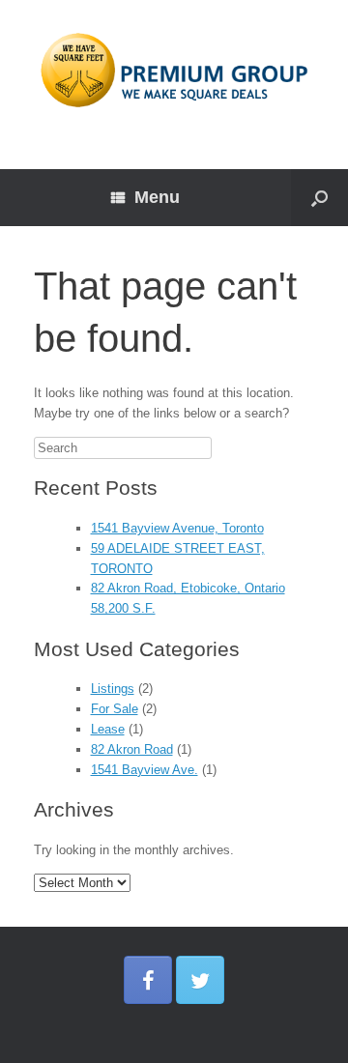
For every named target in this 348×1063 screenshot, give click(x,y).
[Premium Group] (174, 70)
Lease (108, 729)
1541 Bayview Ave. (144, 769)
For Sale (114, 709)
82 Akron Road (132, 749)
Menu (157, 197)
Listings (112, 688)
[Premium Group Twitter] (200, 980)
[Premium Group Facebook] (148, 980)
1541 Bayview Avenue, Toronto (177, 528)
